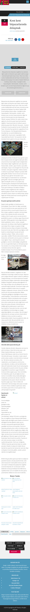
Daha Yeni (22, 92)
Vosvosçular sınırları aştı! (6, 507)
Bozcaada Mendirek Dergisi (15, 585)
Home (28, 12)
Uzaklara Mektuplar (15, 587)
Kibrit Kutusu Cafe (15, 578)
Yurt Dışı (15, 67)
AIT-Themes (18, 607)
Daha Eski (8, 92)
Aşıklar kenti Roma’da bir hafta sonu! (18, 507)
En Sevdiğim (11, 548)
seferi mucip (12, 31)
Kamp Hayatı (19, 543)
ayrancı (17, 531)
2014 (5, 23)
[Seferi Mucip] (4, 4)
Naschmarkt (4, 534)
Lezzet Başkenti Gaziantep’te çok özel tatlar (17, 491)
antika (11, 531)
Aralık (4, 22)
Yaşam (21, 548)
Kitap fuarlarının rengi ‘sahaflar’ (6, 490)
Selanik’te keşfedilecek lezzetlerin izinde (18, 523)
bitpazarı (22, 531)
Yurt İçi (22, 67)
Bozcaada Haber (16, 583)
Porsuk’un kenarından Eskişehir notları (6, 523)
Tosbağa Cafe (15, 580)
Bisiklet (19, 545)
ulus (10, 534)
